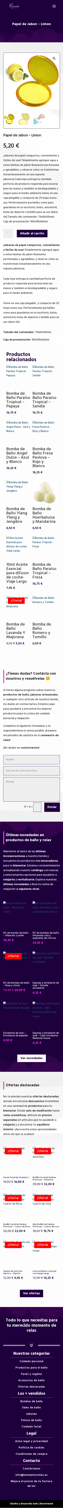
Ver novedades (32, 1058)
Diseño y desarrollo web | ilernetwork (31, 1504)
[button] (54, 58)
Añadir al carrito (32, 233)
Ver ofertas (31, 1293)
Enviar (52, 807)
